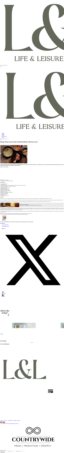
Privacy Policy (16, 423)
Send (1, 452)
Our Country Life (4, 136)
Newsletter (15, 420)
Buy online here (2, 223)
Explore (3, 133)
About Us (5, 420)
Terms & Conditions (11, 423)
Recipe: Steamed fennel (5, 224)
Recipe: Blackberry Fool (5, 226)
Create (3, 135)
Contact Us (1, 420)
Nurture (3, 134)
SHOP (3, 137)
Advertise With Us (10, 420)
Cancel (3, 452)
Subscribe (18, 420)
